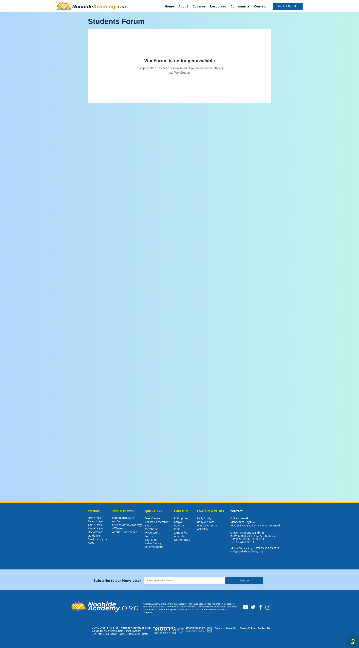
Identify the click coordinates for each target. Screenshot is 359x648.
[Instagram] (268, 607)
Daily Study (204, 518)
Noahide (82, 6)
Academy (104, 6)
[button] (183, 6)
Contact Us (264, 628)
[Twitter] (253, 607)
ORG (123, 7)
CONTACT (236, 511)
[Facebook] (260, 607)
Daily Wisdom (205, 522)
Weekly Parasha (207, 525)
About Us (231, 628)
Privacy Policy (247, 628)
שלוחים (116, 521)
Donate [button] (219, 628)
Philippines (181, 518)
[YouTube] (245, 607)
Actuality (202, 529)
